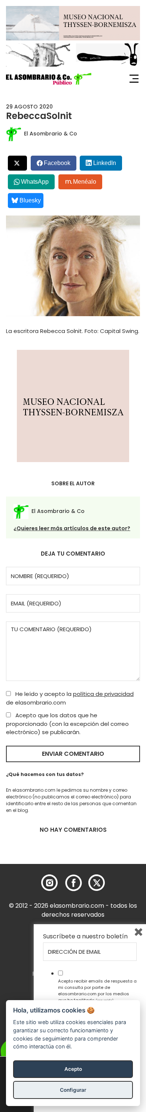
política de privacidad (103, 694)
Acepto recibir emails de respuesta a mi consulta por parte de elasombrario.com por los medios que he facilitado (97, 990)
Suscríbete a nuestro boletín (85, 937)
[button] (48, 79)
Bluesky (30, 200)
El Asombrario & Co (50, 133)
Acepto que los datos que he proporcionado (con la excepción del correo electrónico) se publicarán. (67, 723)
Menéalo (84, 181)
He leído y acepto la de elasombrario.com (70, 698)
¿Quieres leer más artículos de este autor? (71, 528)
